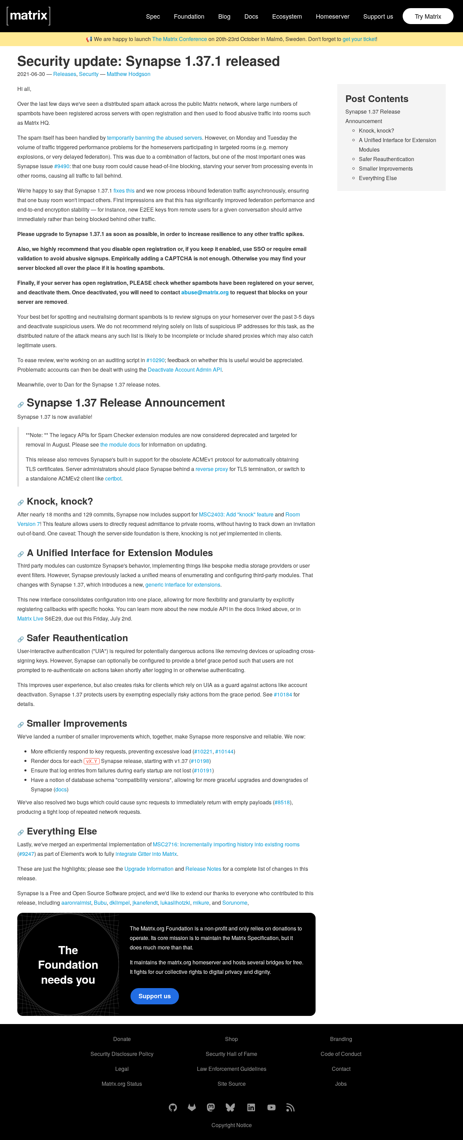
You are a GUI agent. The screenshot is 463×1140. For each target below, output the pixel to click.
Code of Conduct (341, 1054)
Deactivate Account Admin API (185, 369)
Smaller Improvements (386, 168)
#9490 (61, 166)
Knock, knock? (376, 130)
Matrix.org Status (122, 1083)
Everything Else (378, 178)
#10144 (224, 751)
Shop (231, 1039)
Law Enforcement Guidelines (231, 1069)
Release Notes (203, 868)
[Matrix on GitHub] (173, 1107)
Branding (341, 1039)
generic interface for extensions (182, 584)
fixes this (124, 190)
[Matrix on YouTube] (271, 1107)
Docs (251, 16)
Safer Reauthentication (386, 159)
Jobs (341, 1083)
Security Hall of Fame (231, 1054)
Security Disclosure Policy (122, 1054)
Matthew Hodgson (128, 74)
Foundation (189, 16)
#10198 (200, 761)
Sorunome (234, 902)
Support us (378, 16)
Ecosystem (287, 16)
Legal (122, 1069)
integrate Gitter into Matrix (146, 854)
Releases (64, 74)
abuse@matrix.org (205, 292)
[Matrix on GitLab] (192, 1107)
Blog (224, 16)
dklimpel (119, 902)
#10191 (203, 770)
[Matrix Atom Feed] (290, 1107)
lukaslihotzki (175, 902)
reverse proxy (212, 469)
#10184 (283, 694)
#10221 (203, 751)
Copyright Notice (232, 1125)
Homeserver (332, 16)
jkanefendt (145, 902)
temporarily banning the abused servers (154, 137)
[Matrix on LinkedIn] (251, 1108)
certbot (113, 478)
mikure (201, 902)
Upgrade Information (149, 868)
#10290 (155, 360)
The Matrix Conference (179, 39)
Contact (341, 1069)
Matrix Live (30, 618)
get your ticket (359, 39)
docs (61, 789)
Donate (122, 1039)
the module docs (120, 444)
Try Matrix (428, 16)
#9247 (26, 854)
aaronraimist (76, 902)
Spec (153, 16)
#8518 (282, 802)
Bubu (100, 902)
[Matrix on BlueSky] (230, 1107)
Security (89, 74)
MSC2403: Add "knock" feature (236, 514)
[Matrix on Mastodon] (211, 1107)
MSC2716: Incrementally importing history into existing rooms (226, 844)
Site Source (232, 1083)
